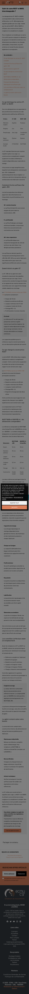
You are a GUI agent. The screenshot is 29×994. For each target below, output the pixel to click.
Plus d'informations (7, 497)
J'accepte (14, 507)
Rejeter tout (14, 503)
